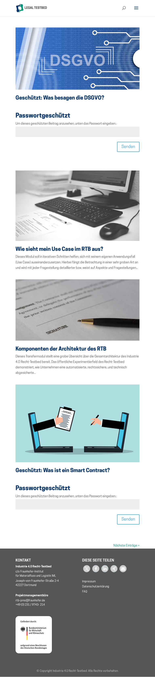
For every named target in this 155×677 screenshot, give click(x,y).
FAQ (84, 591)
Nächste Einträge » (126, 545)
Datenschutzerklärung (95, 586)
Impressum (89, 581)
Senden (128, 147)
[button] (86, 568)
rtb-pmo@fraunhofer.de (30, 600)
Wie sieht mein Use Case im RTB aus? (59, 249)
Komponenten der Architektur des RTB (61, 349)
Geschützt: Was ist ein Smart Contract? (63, 471)
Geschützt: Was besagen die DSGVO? (60, 98)
